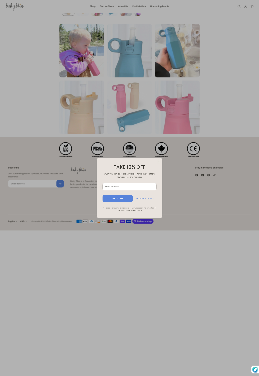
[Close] (158, 161)
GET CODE (118, 198)
